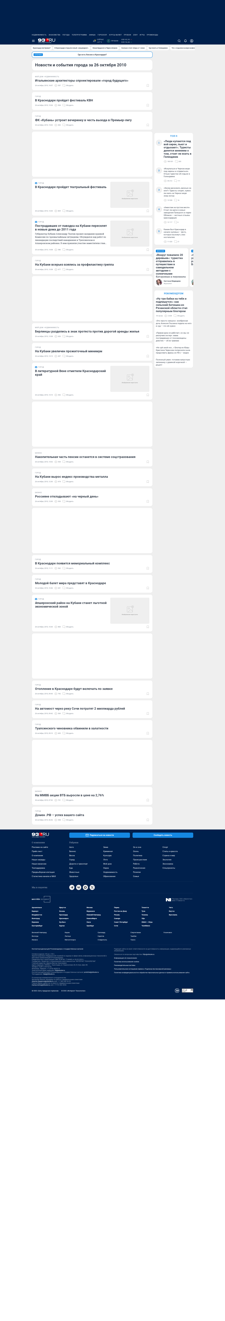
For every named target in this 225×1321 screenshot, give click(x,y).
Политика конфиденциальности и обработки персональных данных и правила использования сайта (151, 973)
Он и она (137, 847)
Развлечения (139, 868)
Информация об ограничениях (125, 958)
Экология (166, 860)
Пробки (127, 35)
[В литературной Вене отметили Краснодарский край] (129, 379)
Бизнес (72, 851)
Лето (105, 860)
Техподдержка (38, 868)
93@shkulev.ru (60, 970)
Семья (136, 876)
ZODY (135, 35)
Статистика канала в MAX (44, 876)
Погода (66, 35)
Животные (74, 872)
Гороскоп (102, 35)
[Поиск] (179, 41)
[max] (85, 887)
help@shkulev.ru (49, 974)
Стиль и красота (170, 851)
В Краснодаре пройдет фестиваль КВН (64, 100)
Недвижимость (39, 35)
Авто (71, 847)
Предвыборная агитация (43, 872)
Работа (136, 864)
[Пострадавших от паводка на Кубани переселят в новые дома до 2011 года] (129, 234)
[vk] (78, 887)
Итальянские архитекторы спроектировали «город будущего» (81, 80)
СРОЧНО (38, 55)
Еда (71, 868)
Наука (106, 868)
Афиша (92, 35)
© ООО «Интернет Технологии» (73, 991)
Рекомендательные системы (124, 965)
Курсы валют (115, 35)
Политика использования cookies (126, 962)
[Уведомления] (185, 41)
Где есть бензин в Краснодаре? (92, 54)
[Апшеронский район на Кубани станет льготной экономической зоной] (129, 611)
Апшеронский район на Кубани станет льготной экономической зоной (71, 604)
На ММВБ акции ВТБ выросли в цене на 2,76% (69, 795)
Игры (142, 35)
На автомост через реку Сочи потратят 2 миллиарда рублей (80, 708)
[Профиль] (192, 41)
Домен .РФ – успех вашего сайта (59, 815)
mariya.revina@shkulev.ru (41, 985)
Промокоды (152, 35)
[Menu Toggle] (33, 41)
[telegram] (71, 887)
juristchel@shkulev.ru (91, 972)
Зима (105, 847)
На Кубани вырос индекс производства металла (71, 477)
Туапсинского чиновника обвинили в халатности (71, 728)
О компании (37, 855)
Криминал (108, 851)
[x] (92, 887)
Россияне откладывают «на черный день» (66, 496)
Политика (137, 855)
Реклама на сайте (40, 847)
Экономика (167, 864)
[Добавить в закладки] (147, 85)
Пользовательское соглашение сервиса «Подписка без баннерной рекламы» (142, 969)
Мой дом (107, 864)
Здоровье (73, 876)
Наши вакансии (39, 864)
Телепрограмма (79, 35)
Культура (107, 855)
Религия (137, 872)
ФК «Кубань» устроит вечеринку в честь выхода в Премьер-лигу (83, 120)
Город (72, 860)
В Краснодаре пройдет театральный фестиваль (70, 187)
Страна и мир (168, 855)
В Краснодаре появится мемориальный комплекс (72, 563)
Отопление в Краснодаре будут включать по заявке (74, 689)
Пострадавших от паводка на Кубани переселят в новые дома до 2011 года (71, 227)
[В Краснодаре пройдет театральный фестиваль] (129, 195)
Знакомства (54, 35)
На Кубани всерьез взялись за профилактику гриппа (74, 264)
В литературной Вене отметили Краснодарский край (70, 372)
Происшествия (140, 860)
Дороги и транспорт (78, 864)
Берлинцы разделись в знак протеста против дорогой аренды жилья (87, 331)
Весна (72, 855)
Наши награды (38, 860)
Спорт (165, 847)
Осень (136, 851)
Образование (109, 876)
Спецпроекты (168, 868)
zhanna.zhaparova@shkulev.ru (43, 981)
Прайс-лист (37, 851)
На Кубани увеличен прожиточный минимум (68, 351)
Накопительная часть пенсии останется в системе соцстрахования (85, 457)
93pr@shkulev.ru (148, 954)
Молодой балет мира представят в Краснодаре (70, 583)
